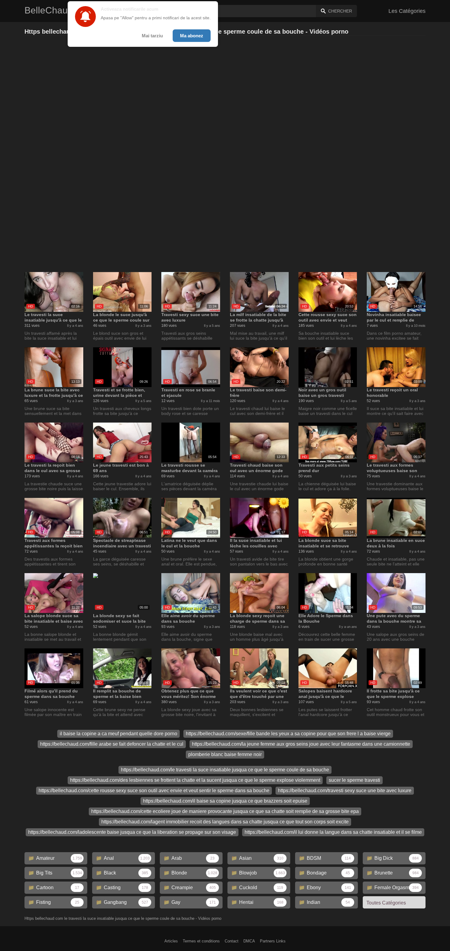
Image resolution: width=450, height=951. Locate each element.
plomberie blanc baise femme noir (225, 754)
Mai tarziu (152, 35)
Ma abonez (191, 35)
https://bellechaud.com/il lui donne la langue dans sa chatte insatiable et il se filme (333, 832)
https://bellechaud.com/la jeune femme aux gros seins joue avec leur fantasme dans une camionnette (301, 744)
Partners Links (273, 941)
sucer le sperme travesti (354, 780)
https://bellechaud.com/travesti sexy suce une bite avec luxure (344, 790)
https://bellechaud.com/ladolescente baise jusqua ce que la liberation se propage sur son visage (132, 832)
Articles (171, 941)
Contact (231, 941)
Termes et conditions (201, 941)
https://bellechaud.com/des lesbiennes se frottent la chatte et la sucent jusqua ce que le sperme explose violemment (195, 780)
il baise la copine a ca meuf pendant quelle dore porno (118, 733)
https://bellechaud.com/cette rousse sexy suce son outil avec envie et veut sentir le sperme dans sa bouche (154, 790)
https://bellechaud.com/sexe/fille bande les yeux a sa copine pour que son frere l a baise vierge (288, 733)
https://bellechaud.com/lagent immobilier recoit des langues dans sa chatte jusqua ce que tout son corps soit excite (225, 821)
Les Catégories (407, 11)
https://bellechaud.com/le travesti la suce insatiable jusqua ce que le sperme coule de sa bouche (225, 769)
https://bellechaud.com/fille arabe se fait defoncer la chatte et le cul (111, 744)
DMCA (249, 941)
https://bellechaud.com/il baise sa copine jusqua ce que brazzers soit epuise (225, 801)
